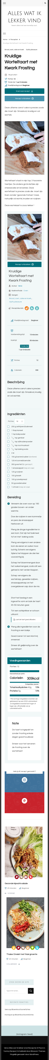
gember (17, 438)
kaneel (17, 430)
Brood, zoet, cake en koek (14, 49)
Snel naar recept (23, 91)
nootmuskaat (20, 445)
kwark (16, 476)
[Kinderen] (32, 308)
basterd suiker (24, 457)
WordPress (34, 1054)
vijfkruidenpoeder (21, 441)
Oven (25, 291)
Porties (11, 421)
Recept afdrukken (23, 98)
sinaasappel (22, 468)
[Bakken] (27, 308)
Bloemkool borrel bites (21, 1009)
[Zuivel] (37, 308)
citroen (20, 487)
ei (12, 453)
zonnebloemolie (20, 460)
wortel (21, 464)
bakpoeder (18, 434)
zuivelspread (19, 479)
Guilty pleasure (31, 49)
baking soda (19, 449)
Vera (20, 286)
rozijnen (17, 472)
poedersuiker (18, 483)
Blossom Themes (38, 1051)
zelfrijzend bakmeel (21, 426)
